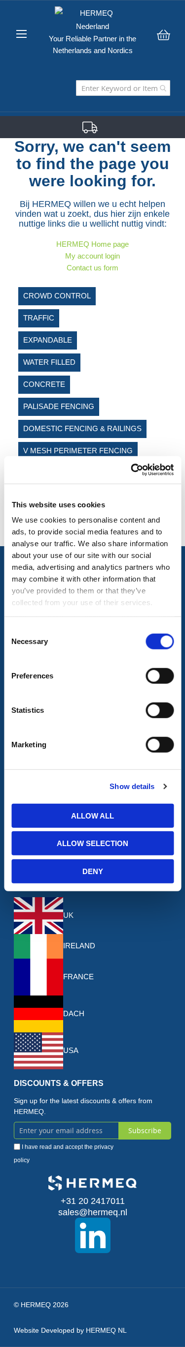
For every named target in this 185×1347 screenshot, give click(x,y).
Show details (132, 786)
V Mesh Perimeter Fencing (78, 450)
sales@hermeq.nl (92, 1212)
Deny (92, 871)
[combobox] (123, 88)
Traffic (38, 318)
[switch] (160, 676)
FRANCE (78, 976)
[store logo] (93, 19)
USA (70, 1050)
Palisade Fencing (58, 406)
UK (68, 915)
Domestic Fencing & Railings (82, 428)
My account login (92, 256)
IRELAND (79, 945)
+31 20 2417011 (93, 1201)
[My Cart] (163, 35)
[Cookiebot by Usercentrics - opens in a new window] (132, 470)
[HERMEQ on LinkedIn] (92, 1235)
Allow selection (92, 843)
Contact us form (92, 268)
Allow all (92, 815)
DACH (73, 1013)
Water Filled (49, 362)
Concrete (44, 384)
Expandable (47, 340)
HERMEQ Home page (92, 244)
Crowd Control (57, 296)
